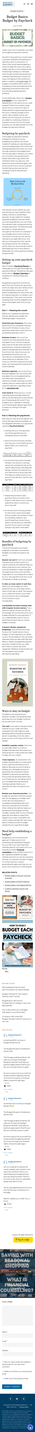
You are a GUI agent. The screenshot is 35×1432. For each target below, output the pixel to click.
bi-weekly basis (22, 81)
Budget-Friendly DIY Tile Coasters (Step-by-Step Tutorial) (15, 995)
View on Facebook (8, 1089)
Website (5, 1350)
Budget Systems (17, 11)
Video (9, 1086)
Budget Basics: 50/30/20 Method (17, 882)
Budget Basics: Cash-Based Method (18, 885)
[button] (32, 4)
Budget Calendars (21, 273)
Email (4, 1341)
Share (6, 1091)
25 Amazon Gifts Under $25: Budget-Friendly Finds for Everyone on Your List (16, 1019)
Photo (9, 1204)
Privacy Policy (23, 1407)
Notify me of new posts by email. (16, 1378)
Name (5, 1332)
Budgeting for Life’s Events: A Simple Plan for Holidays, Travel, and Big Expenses (16, 1003)
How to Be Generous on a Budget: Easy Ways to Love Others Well (15, 1011)
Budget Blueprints (14, 1035)
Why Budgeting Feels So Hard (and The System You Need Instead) (15, 988)
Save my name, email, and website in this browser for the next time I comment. (16, 1364)
